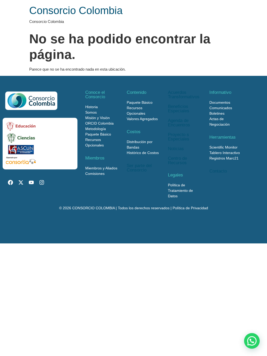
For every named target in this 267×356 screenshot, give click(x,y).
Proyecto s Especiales (178, 137)
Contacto (218, 171)
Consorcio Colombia (76, 10)
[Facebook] (10, 182)
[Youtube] (31, 182)
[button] (252, 341)
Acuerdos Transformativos (183, 94)
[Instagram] (42, 182)
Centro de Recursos (177, 160)
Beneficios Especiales (178, 108)
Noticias (176, 148)
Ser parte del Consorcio (139, 168)
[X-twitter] (21, 182)
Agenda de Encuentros (179, 122)
